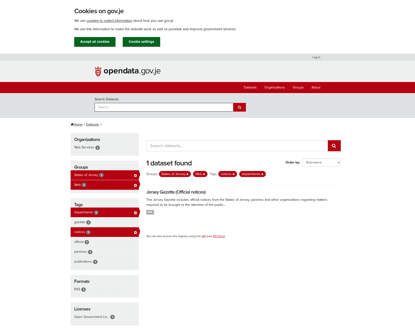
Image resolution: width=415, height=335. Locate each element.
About (315, 87)
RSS (150, 212)
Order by (292, 162)
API (203, 236)
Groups (298, 87)
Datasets (250, 87)
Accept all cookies (95, 41)
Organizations (274, 87)
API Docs (218, 236)
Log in (316, 57)
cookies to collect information (109, 21)
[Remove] (187, 174)
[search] (334, 145)
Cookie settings (141, 41)
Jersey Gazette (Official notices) (176, 192)
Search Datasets (107, 99)
